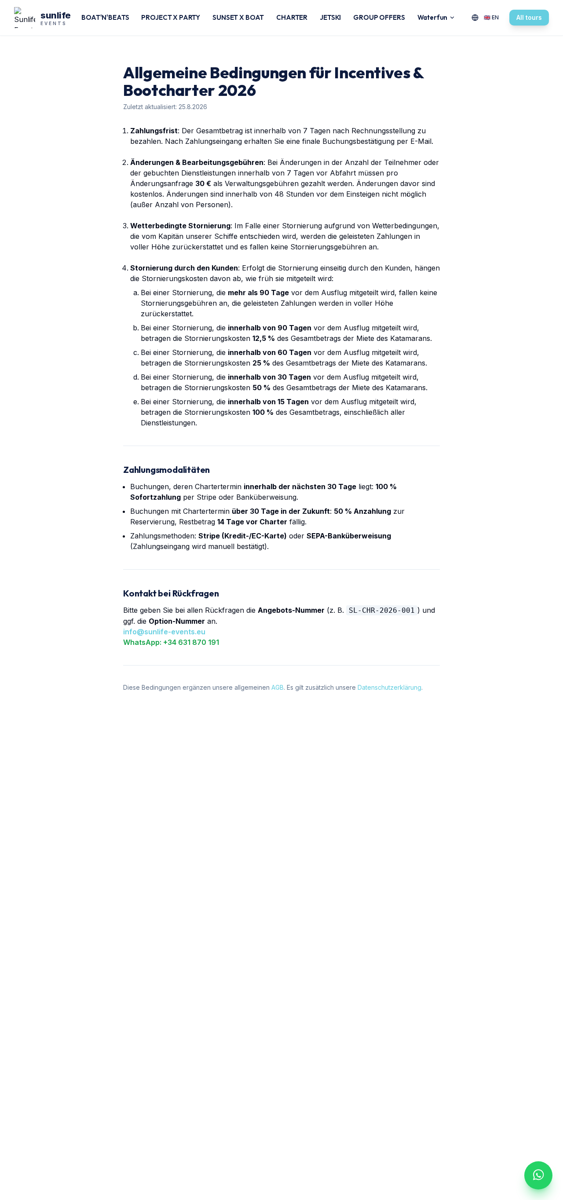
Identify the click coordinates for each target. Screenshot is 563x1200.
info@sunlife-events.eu (164, 631)
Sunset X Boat (238, 17)
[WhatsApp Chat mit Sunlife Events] (538, 1175)
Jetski (330, 17)
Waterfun (432, 17)
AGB (277, 687)
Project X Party (170, 17)
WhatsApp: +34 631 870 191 (171, 642)
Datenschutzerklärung (389, 687)
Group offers (379, 17)
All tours (529, 17)
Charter (291, 17)
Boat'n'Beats (105, 17)
